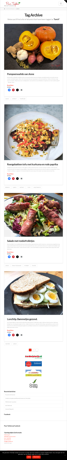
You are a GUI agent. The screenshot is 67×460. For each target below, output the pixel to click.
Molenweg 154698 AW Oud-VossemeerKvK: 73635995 (10, 436)
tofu (28, 187)
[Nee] (65, 455)
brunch (7, 187)
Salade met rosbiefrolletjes (20, 240)
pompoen (22, 98)
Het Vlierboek (8, 405)
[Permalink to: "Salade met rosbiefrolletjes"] (33, 215)
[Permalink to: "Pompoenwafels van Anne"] (33, 47)
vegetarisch (37, 187)
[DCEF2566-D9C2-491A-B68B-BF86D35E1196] (33, 293)
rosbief (27, 265)
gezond (7, 343)
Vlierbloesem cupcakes (10, 402)
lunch (7, 98)
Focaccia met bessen (10, 394)
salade (34, 265)
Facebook (7, 414)
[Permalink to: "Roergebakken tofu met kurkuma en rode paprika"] (33, 132)
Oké (29, 456)
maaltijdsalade (16, 265)
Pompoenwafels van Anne (20, 74)
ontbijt (14, 98)
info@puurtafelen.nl (8, 441)
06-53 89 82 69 (7, 439)
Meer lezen (36, 456)
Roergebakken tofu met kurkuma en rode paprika (32, 164)
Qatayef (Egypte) (9, 409)
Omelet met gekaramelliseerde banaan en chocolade (17, 398)
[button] (61, 3)
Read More (10, 85)
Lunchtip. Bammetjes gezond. (22, 319)
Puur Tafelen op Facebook (12, 426)
